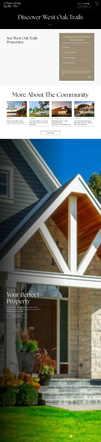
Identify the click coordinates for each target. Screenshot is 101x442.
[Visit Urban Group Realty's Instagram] (83, 3)
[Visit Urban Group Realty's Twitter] (85, 3)
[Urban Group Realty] (12, 5)
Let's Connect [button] (83, 6)
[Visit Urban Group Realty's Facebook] (82, 3)
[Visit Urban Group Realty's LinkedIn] (86, 3)
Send (89, 77)
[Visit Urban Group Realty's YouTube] (88, 3)
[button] (97, 4)
